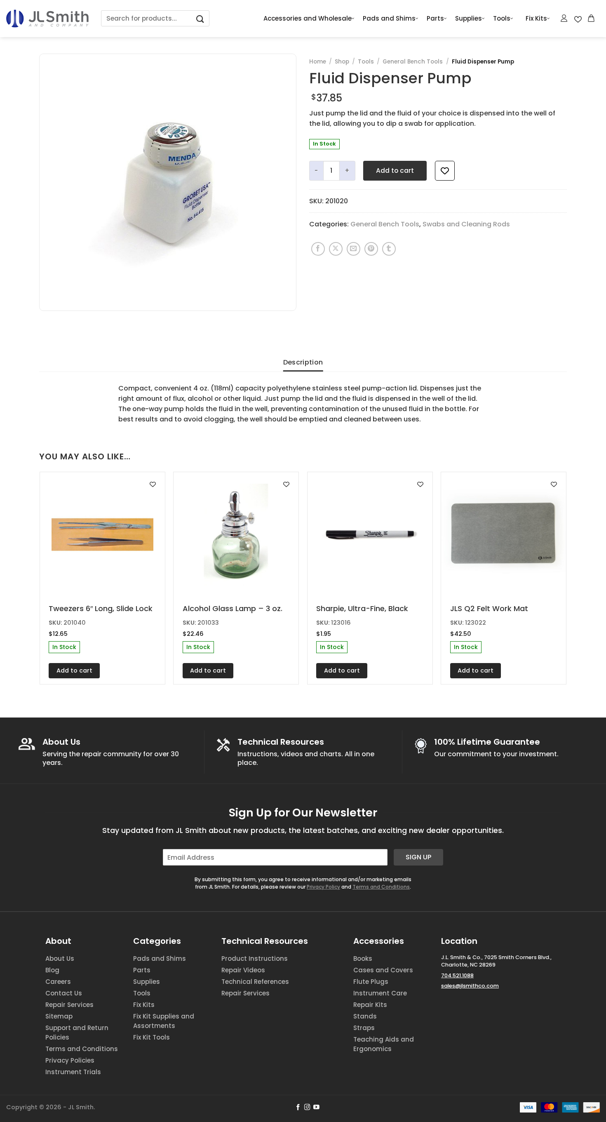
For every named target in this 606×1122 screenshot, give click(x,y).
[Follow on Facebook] (298, 1107)
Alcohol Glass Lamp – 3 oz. (232, 608)
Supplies (468, 18)
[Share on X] (336, 249)
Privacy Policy (323, 886)
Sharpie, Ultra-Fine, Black (362, 608)
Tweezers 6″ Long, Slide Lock (101, 608)
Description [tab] (303, 362)
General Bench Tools (413, 62)
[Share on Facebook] (318, 249)
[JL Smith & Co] (47, 18)
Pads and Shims (389, 18)
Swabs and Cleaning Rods (466, 224)
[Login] (564, 18)
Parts (435, 18)
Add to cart (395, 170)
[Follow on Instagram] (307, 1107)
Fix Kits (536, 18)
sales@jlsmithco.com (470, 985)
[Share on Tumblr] (389, 249)
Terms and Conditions (381, 886)
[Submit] (200, 18)
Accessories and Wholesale (307, 18)
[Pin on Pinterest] (371, 249)
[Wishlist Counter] (578, 18)
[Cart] (591, 18)
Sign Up (418, 857)
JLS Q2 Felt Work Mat (489, 608)
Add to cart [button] (74, 670)
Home (317, 62)
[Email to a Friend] (353, 249)
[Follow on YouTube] (316, 1107)
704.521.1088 (457, 975)
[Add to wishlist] (445, 171)
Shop (342, 62)
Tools (501, 18)
